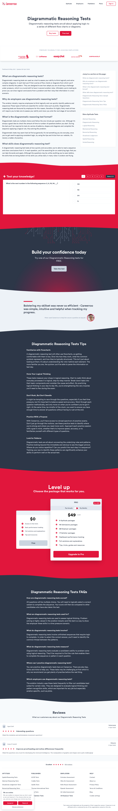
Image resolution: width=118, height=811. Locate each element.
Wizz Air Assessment (67, 781)
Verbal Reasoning (88, 142)
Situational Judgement (90, 135)
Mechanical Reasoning (90, 129)
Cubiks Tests (35, 781)
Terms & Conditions (96, 788)
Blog (91, 792)
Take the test (59, 268)
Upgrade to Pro (76, 554)
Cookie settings (95, 796)
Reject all (25, 803)
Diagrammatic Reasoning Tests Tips (94, 101)
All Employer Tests (66, 796)
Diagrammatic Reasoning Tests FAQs (95, 104)
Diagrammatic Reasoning (91, 122)
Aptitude (69, 4)
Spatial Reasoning (88, 139)
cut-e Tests (35, 792)
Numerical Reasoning (90, 132)
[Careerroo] (9, 3)
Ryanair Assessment (67, 788)
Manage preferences (17, 807)
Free (33, 543)
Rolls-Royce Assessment (68, 785)
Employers (79, 4)
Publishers (91, 4)
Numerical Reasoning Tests (11, 788)
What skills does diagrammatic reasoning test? (98, 92)
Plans (101, 4)
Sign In (111, 4)
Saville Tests (35, 785)
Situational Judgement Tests (11, 785)
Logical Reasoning (88, 125)
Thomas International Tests (40, 788)
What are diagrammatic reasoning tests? (96, 78)
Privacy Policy (94, 785)
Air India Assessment (67, 792)
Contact (92, 777)
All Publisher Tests (37, 796)
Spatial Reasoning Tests (10, 777)
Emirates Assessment (67, 777)
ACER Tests (35, 777)
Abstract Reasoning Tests (10, 781)
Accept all (10, 803)
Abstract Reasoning (89, 119)
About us (93, 781)
